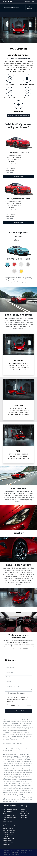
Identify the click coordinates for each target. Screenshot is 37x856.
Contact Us (24, 811)
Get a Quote (18, 176)
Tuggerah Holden (9, 838)
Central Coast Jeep (9, 815)
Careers (22, 809)
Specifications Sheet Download (18, 115)
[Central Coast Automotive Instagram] (6, 2)
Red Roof (18, 236)
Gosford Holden (8, 832)
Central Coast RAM (9, 830)
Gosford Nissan (8, 828)
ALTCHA (29, 705)
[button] (33, 14)
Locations (30, 1)
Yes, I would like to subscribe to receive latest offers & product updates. (17, 699)
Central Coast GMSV (10, 809)
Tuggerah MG (7, 840)
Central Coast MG (9, 826)
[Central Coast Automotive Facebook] (4, 2)
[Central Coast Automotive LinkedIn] (9, 2)
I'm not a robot (14, 705)
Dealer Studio (15, 854)
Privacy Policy (24, 813)
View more (9, 172)
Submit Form (18, 711)
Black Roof (18, 240)
